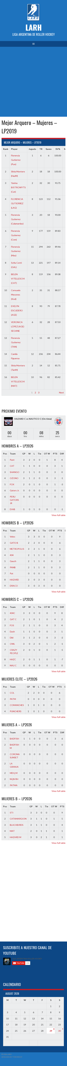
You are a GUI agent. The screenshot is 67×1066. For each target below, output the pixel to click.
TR (40, 149)
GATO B (14, 542)
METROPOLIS (17, 549)
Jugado (32, 149)
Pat (11, 573)
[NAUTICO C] (58, 422)
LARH (33, 27)
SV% (57, 149)
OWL (12, 643)
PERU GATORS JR (14, 499)
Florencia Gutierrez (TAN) (15, 342)
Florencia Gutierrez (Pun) (15, 160)
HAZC (13, 659)
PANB (13, 567)
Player (14, 149)
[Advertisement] (33, 81)
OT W (47, 453)
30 (59, 1030)
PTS (55, 453)
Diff (62, 453)
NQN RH (14, 779)
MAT (12, 831)
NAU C (13, 665)
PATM (13, 699)
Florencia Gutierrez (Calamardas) (17, 219)
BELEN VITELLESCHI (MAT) (18, 381)
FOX (12, 484)
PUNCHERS (15, 711)
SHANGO (14, 472)
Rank (5, 149)
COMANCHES (17, 705)
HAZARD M (15, 837)
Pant (12, 459)
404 (12, 555)
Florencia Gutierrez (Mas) (15, 251)
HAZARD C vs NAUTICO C (27, 418)
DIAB (12, 509)
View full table (58, 515)
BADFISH (14, 738)
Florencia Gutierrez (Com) (15, 235)
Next (61, 392)
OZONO (14, 478)
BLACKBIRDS (16, 825)
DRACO (14, 585)
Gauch (13, 561)
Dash (12, 631)
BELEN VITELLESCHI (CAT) (18, 278)
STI (11, 812)
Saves (49, 149)
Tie (39, 453)
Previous (7, 392)
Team (13, 453)
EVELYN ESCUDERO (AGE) (17, 310)
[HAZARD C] (8, 422)
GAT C (13, 619)
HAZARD (14, 579)
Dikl (11, 637)
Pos (5, 453)
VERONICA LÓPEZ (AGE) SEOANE (17, 326)
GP (23, 453)
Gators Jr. (14, 490)
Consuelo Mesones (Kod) (15, 294)
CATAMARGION (18, 818)
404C (12, 613)
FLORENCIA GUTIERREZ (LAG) (17, 203)
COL (12, 692)
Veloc (12, 536)
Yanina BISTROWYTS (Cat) (18, 187)
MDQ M (13, 773)
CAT (12, 466)
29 (51, 1030)
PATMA (13, 785)
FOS (12, 625)
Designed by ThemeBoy (11, 1057)
